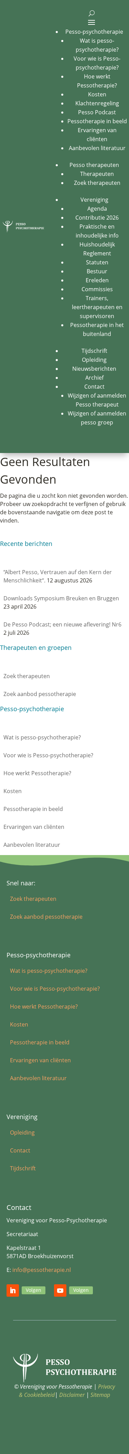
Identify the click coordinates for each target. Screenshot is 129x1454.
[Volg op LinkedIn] (13, 1290)
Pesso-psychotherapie (94, 31)
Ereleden (97, 280)
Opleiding (94, 360)
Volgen (33, 1290)
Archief (94, 377)
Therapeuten (97, 174)
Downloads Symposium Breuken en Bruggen (61, 598)
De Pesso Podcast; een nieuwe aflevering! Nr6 (62, 624)
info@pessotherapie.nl (41, 1270)
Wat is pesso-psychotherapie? (42, 737)
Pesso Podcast (97, 112)
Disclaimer (72, 1395)
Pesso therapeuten (94, 165)
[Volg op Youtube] (60, 1290)
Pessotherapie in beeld (97, 121)
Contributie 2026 (97, 217)
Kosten (97, 94)
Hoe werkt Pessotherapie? (37, 773)
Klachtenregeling (97, 103)
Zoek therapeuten (97, 183)
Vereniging (94, 199)
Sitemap (100, 1395)
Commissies (97, 289)
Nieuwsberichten (94, 368)
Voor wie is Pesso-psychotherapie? (48, 755)
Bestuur (97, 271)
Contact (94, 386)
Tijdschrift (94, 351)
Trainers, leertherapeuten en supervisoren (97, 307)
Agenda (97, 208)
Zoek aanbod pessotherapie (39, 694)
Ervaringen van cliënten (33, 827)
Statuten (97, 262)
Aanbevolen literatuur (97, 148)
